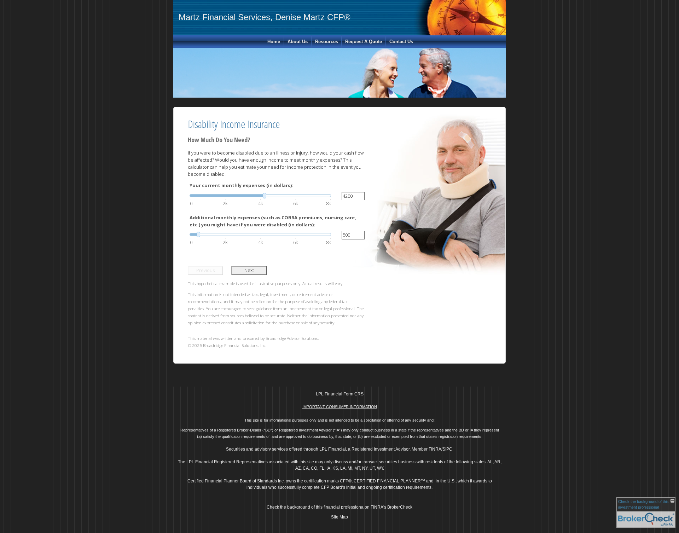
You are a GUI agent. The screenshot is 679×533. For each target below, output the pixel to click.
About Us (298, 41)
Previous (205, 270)
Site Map (339, 517)
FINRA (435, 449)
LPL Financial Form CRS (340, 394)
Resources (326, 41)
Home (273, 41)
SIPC (447, 449)
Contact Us (401, 41)
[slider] (260, 195)
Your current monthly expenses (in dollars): (241, 185)
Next (249, 270)
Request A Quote (363, 41)
